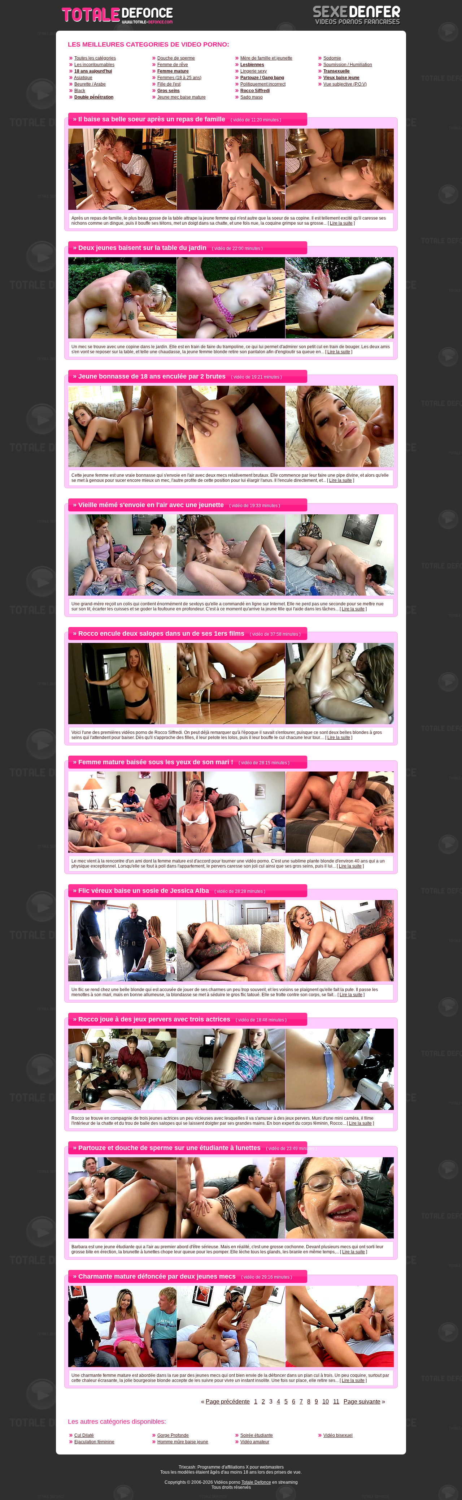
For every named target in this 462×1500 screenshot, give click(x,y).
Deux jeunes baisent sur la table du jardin (142, 247)
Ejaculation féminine (94, 1441)
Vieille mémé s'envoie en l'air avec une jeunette (151, 505)
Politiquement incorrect (263, 84)
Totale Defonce (256, 1482)
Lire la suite (341, 223)
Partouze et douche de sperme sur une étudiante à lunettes (169, 1147)
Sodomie (332, 58)
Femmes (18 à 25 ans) (179, 77)
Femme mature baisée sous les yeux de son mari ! (155, 762)
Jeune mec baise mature (181, 97)
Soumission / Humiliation (347, 64)
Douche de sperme (176, 58)
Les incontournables (94, 64)
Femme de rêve (172, 64)
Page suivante (362, 1402)
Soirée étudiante (256, 1435)
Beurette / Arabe (90, 84)
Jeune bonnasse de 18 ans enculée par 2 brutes (152, 376)
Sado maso (251, 97)
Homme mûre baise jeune (182, 1441)
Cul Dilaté (84, 1435)
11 (336, 1402)
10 (325, 1402)
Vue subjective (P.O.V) (345, 84)
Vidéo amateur (254, 1441)
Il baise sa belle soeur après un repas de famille (151, 119)
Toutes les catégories (95, 58)
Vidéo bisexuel (338, 1435)
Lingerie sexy (253, 71)
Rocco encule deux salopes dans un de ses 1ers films (161, 633)
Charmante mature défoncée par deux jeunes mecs (157, 1276)
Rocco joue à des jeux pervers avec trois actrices (154, 1019)
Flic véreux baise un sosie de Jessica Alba (143, 890)
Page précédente (228, 1402)
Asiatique (83, 77)
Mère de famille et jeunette (266, 58)
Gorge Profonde (173, 1435)
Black (79, 90)
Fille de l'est (168, 84)
